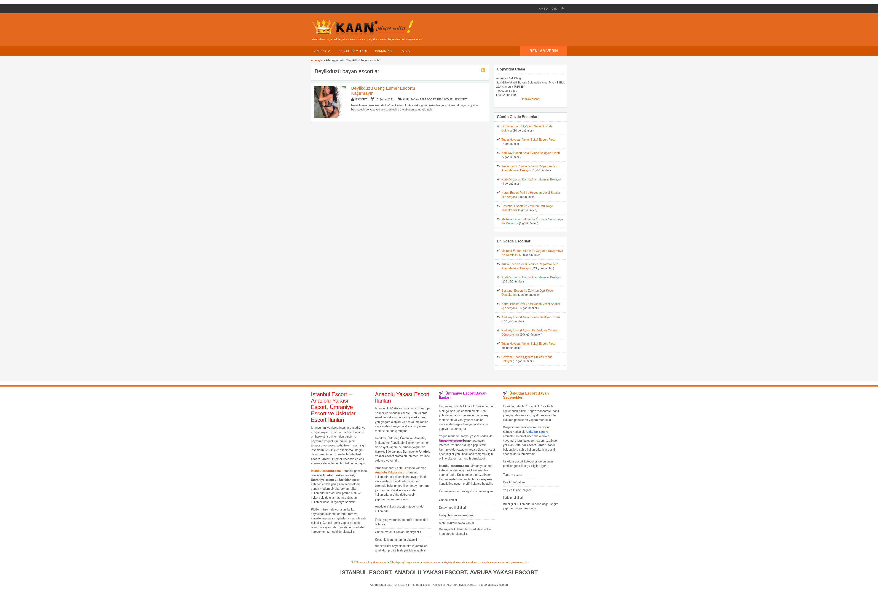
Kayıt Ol (543, 8)
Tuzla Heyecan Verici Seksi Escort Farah (528, 139)
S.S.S (406, 51)
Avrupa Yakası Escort (419, 99)
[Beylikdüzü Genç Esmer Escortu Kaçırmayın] (330, 116)
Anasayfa (322, 51)
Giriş (554, 8)
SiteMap (395, 562)
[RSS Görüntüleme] (563, 8)
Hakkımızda (384, 51)
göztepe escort (411, 562)
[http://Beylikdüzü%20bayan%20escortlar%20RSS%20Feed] (483, 71)
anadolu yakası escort (373, 562)
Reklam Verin (544, 51)
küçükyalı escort (454, 562)
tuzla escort (490, 562)
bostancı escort (432, 562)
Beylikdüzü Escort (452, 99)
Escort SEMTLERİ (352, 51)
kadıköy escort (530, 99)
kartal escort (473, 562)
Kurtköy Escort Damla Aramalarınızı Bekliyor (531, 179)
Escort (361, 99)
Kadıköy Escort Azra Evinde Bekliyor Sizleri (530, 153)
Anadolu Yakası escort (391, 472)
